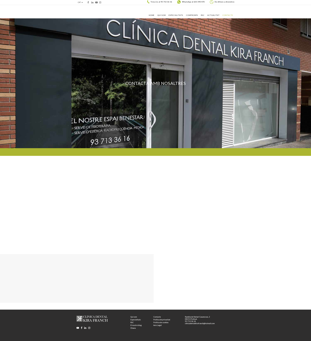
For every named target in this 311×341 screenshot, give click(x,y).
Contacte (157, 317)
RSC (132, 322)
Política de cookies (160, 322)
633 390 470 (199, 2)
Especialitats (135, 319)
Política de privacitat (161, 319)
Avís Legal (157, 325)
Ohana (133, 328)
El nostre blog (136, 325)
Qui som (133, 317)
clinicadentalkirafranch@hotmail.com (94, 204)
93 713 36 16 (166, 2)
